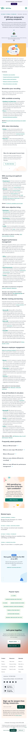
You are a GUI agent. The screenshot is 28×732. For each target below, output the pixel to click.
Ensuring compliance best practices (14, 617)
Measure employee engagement (10, 81)
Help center (12, 661)
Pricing (2, 661)
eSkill (20, 234)
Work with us (21, 664)
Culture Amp (6, 368)
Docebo (4, 343)
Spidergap (8, 288)
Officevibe (18, 387)
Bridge (22, 342)
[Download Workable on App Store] (9, 686)
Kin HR (23, 436)
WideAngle (14, 288)
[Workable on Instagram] (16, 682)
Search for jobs (13, 669)
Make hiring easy (14, 499)
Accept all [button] (13, 730)
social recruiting (16, 190)
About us (20, 661)
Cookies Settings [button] (6, 730)
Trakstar (5, 275)
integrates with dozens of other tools (11, 198)
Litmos (7, 343)
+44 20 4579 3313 (19, 679)
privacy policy (18, 715)
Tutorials (8, 14)
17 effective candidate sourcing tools (14, 203)
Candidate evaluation (10, 542)
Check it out (14, 3)
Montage (12, 236)
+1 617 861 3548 (11, 676)
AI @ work (13, 595)
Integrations (3, 669)
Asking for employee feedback (9, 350)
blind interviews (6, 212)
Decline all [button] (21, 730)
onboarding (21, 400)
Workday (10, 437)
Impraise (4, 288)
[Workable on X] (13, 682)
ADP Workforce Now (17, 436)
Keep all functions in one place (10, 84)
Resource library (13, 664)
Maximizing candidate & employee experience (13, 606)
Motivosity (13, 387)
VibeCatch (4, 389)
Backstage (20, 666)
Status (19, 671)
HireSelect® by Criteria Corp (9, 101)
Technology (13, 14)
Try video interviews (9, 164)
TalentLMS (5, 330)
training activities (20, 304)
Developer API (12, 666)
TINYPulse (5, 376)
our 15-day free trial (17, 293)
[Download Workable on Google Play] (9, 691)
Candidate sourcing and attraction (13, 599)
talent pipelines (14, 193)
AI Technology (4, 666)
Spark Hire (5, 138)
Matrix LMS (5, 321)
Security (3, 671)
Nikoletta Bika (14, 36)
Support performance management (11, 77)
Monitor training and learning (9, 79)
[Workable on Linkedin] (4, 682)
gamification (9, 325)
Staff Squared (5, 437)
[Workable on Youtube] (10, 682)
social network (17, 187)
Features (3, 664)
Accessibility (20, 669)
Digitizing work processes (13, 613)
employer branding (20, 133)
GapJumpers (6, 210)
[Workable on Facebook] (7, 682)
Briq (9, 387)
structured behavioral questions (10, 117)
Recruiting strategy (15, 525)
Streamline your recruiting (9, 74)
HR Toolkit (3, 14)
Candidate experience (5, 517)
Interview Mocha (6, 236)
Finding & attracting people (13, 610)
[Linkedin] (14, 40)
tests (14, 229)
